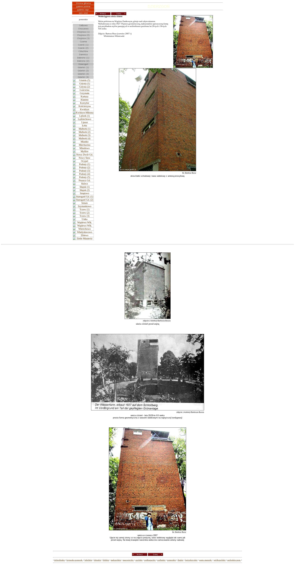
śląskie (180, 560)
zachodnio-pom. (234, 560)
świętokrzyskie (191, 560)
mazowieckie (128, 560)
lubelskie (88, 560)
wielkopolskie (220, 560)
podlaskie (161, 560)
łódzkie (106, 560)
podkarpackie (150, 560)
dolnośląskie (59, 560)
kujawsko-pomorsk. (75, 560)
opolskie (139, 560)
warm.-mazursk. (205, 560)
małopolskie (116, 560)
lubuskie (97, 560)
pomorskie (171, 560)
